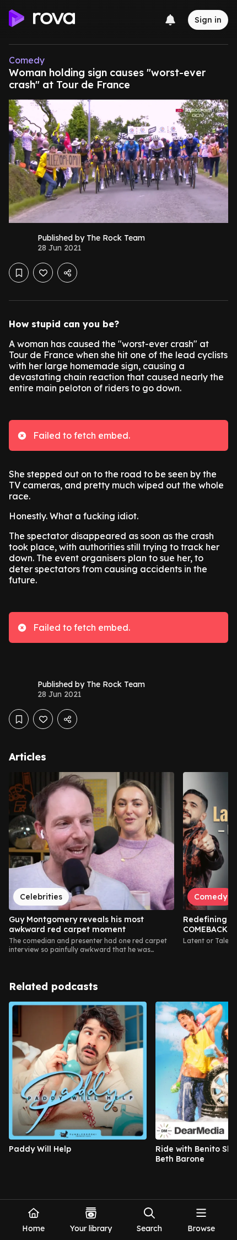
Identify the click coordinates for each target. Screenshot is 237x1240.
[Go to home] (42, 19)
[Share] (67, 273)
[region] (118, 863)
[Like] (43, 273)
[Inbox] (170, 20)
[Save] (19, 273)
